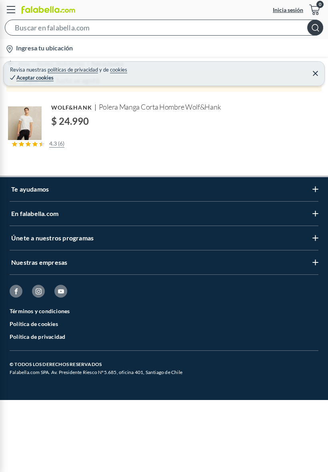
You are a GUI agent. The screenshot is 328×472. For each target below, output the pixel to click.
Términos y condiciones (40, 311)
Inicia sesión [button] (288, 9)
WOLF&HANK (71, 107)
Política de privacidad (37, 336)
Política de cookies (34, 323)
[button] (164, 29)
